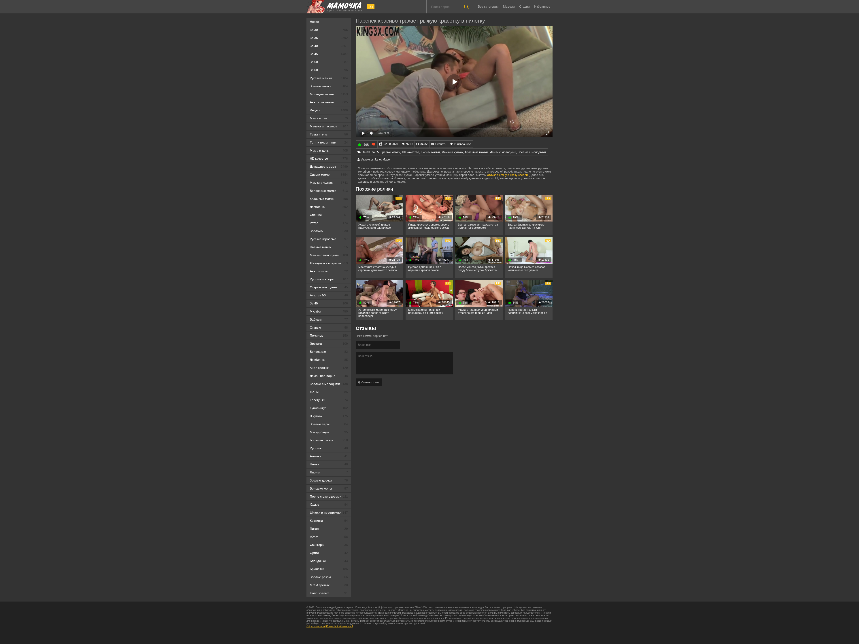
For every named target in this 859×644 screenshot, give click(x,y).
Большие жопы (329, 488)
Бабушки (329, 319)
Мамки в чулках (329, 182)
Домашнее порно (329, 376)
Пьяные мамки (329, 247)
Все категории (488, 6)
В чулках (329, 416)
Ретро (329, 223)
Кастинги (329, 520)
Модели (509, 6)
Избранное (542, 6)
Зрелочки (329, 231)
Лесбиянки (329, 207)
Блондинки (329, 561)
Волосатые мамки (329, 190)
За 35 (329, 38)
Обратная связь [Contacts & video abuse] (329, 626)
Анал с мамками (329, 102)
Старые (329, 327)
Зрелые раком (329, 577)
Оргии (329, 553)
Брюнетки (329, 569)
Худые (329, 504)
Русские (329, 448)
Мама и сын (329, 118)
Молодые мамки (329, 94)
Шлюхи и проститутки (329, 512)
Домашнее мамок (329, 166)
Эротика (329, 343)
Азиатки (329, 456)
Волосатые (329, 351)
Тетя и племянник (329, 142)
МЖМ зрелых (329, 585)
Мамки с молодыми (329, 255)
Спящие (329, 215)
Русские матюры (329, 279)
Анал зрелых (329, 368)
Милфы (329, 311)
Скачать (440, 144)
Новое (314, 21)
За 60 (329, 70)
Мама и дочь (329, 150)
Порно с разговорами (329, 496)
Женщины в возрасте (329, 263)
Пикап (329, 528)
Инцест (329, 110)
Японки (329, 472)
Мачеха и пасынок (329, 126)
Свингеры (329, 545)
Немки (329, 464)
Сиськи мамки (329, 174)
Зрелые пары (329, 424)
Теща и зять (329, 134)
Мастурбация (329, 432)
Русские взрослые (329, 239)
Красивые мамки (329, 199)
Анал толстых (329, 271)
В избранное (462, 144)
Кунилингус (329, 408)
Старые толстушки (329, 287)
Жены (329, 392)
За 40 (329, 46)
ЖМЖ (329, 536)
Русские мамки (329, 78)
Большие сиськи (329, 440)
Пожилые (329, 335)
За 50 (329, 62)
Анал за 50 (329, 295)
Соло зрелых (329, 593)
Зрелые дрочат (329, 480)
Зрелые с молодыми (329, 384)
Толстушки (329, 400)
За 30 (329, 30)
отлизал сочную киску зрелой (507, 175)
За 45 (329, 54)
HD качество (329, 158)
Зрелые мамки (329, 86)
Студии (524, 6)
